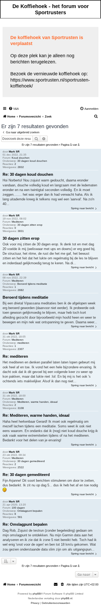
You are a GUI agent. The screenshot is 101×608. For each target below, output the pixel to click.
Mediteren (18, 221)
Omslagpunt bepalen (29, 510)
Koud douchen (21, 157)
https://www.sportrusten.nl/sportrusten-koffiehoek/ (50, 83)
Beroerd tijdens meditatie (32, 283)
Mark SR (14, 151)
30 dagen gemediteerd (31, 461)
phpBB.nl (66, 598)
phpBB (37, 593)
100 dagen (18, 507)
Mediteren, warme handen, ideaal (37, 401)
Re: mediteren (15, 356)
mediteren (23, 342)
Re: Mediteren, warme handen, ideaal (36, 415)
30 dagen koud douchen (32, 160)
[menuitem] (14, 109)
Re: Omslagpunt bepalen (25, 524)
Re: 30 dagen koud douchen (28, 174)
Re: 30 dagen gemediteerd (26, 474)
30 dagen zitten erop (29, 224)
